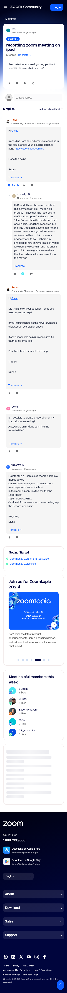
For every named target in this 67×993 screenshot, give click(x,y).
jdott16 (23, 699)
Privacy (15, 965)
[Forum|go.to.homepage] (26, 7)
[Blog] (5, 956)
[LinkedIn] (13, 956)
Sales (9, 921)
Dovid (14, 406)
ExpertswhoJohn (28, 709)
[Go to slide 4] (31, 660)
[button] (5, 7)
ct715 (22, 720)
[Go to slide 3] (27, 660)
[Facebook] (44, 956)
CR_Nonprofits (27, 730)
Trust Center (28, 965)
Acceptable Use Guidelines (16, 970)
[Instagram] (36, 956)
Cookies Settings (11, 974)
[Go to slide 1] (18, 660)
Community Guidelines (23, 563)
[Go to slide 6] (42, 660)
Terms (6, 965)
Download (12, 908)
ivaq (13, 28)
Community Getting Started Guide (29, 558)
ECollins (23, 688)
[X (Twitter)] (21, 956)
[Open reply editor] (33, 97)
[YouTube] (28, 956)
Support (11, 935)
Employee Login (30, 974)
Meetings (10, 18)
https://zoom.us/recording (29, 148)
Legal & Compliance (43, 970)
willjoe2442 (17, 465)
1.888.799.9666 (14, 840)
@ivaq (14, 130)
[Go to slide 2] (22, 660)
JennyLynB (23, 194)
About (9, 894)
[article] (33, 153)
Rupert (15, 119)
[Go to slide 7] (48, 660)
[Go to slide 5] (36, 660)
